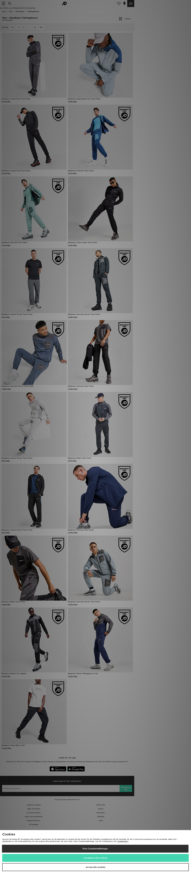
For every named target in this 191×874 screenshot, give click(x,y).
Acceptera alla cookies (95, 858)
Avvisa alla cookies (95, 867)
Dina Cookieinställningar (95, 849)
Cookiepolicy (122, 841)
